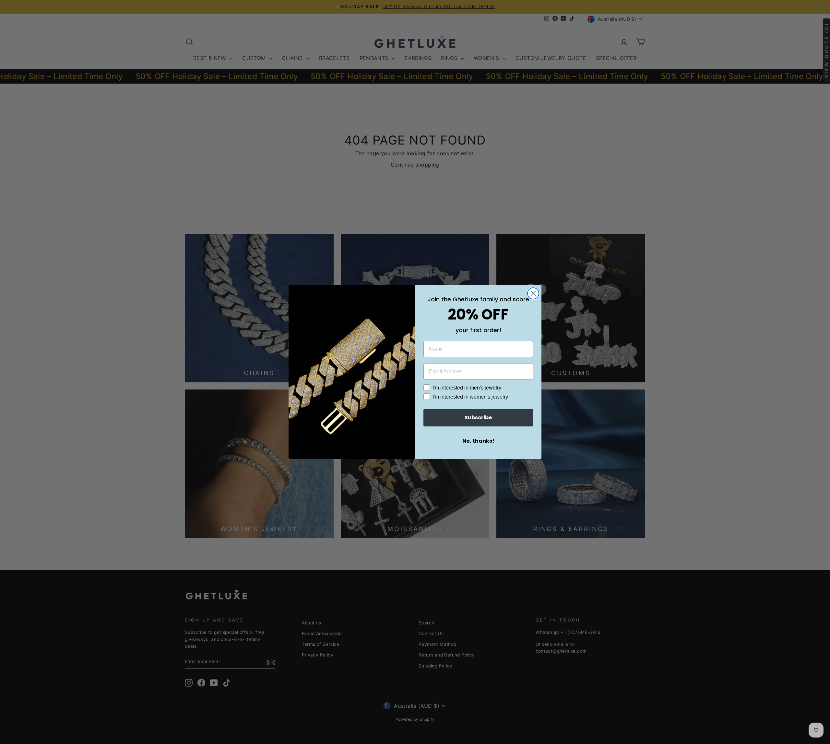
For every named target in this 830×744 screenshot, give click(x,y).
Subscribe (478, 417)
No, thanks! (478, 441)
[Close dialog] (533, 293)
